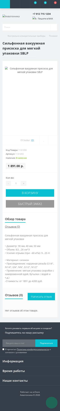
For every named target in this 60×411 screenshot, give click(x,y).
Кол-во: (10, 177)
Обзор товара (15, 219)
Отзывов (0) (12, 227)
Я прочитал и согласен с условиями (28, 351)
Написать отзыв (41, 296)
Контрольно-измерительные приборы (26, 35)
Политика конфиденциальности (33, 349)
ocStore (36, 392)
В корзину (30, 193)
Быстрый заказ (30, 204)
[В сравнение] (53, 140)
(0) (32, 140)
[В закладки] (44, 140)
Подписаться (46, 343)
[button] (25, 4)
